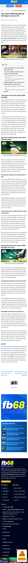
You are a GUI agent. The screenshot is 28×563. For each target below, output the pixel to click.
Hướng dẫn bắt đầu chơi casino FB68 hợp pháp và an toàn (14, 83)
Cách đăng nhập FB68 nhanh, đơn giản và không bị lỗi (7, 373)
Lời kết (6, 91)
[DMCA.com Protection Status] (6, 481)
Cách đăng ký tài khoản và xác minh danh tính (15, 87)
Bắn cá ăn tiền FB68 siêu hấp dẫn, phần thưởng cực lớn (15, 443)
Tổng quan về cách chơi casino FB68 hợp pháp (14, 69)
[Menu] (26, 2)
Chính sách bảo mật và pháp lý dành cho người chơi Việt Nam (14, 79)
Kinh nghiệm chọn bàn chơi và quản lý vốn (15, 89)
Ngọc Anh (15, 20)
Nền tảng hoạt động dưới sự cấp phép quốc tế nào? (14, 76)
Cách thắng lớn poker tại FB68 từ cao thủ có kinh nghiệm (15, 433)
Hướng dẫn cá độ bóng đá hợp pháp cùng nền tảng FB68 (21, 373)
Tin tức (7, 10)
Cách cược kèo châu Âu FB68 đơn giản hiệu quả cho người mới (15, 448)
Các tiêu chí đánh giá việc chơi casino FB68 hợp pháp (13, 72)
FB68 (2, 10)
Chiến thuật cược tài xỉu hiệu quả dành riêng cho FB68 (15, 429)
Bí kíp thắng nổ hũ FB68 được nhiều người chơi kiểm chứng (16, 438)
